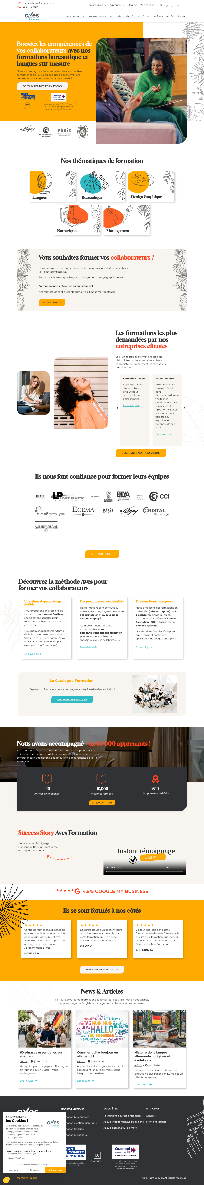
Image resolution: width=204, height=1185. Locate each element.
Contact (151, 1115)
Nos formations (73, 16)
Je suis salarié (136, 1121)
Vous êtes (131, 16)
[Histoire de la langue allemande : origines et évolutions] (159, 1029)
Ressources (96, 5)
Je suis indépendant (115, 1121)
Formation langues (72, 1129)
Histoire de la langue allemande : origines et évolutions (152, 1056)
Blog (130, 5)
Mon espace (147, 5)
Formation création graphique (79, 1123)
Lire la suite (26, 1080)
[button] (117, 408)
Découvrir (46, 197)
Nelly (23, 1061)
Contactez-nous (179, 16)
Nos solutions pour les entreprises (105, 16)
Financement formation (155, 16)
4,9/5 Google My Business (115, 891)
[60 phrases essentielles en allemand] (44, 1029)
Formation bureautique (75, 1117)
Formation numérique (74, 1135)
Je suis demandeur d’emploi (120, 1127)
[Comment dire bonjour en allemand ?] (102, 1029)
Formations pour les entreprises (122, 1115)
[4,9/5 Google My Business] (77, 891)
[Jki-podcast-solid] (177, 5)
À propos (115, 5)
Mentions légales (156, 1121)
